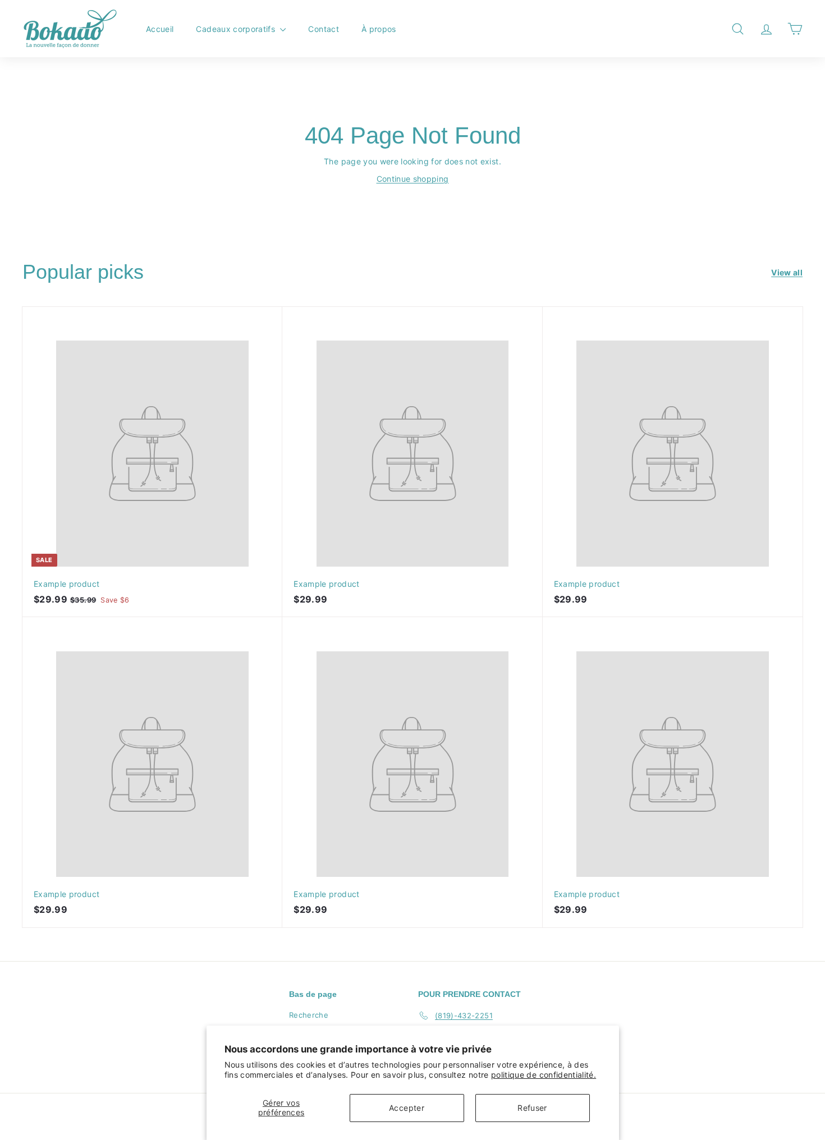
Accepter (406, 1108)
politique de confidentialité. (543, 1074)
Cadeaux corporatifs (236, 29)
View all (787, 272)
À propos (378, 29)
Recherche (308, 1014)
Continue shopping (413, 178)
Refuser (532, 1108)
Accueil (159, 29)
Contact (323, 29)
